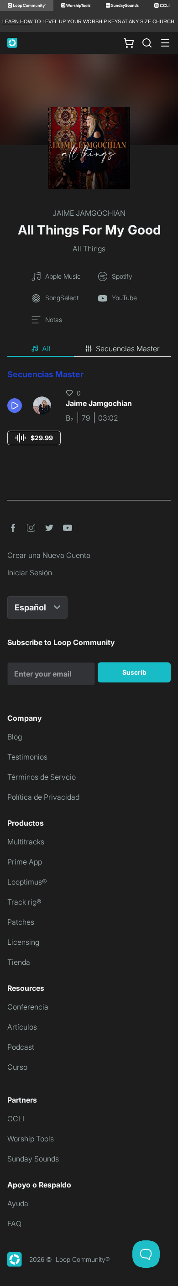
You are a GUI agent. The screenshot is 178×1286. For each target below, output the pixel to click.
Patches (20, 922)
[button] (16, 405)
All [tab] (46, 348)
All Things (89, 248)
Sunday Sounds (33, 1158)
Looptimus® (27, 881)
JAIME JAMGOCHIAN (89, 213)
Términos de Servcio (41, 776)
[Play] (14, 405)
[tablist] (89, 349)
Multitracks (25, 841)
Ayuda (17, 1203)
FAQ (14, 1223)
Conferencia (27, 1006)
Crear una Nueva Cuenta (48, 555)
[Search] (146, 42)
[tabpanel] (89, 415)
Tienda (18, 962)
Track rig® (24, 901)
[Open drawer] (165, 42)
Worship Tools (30, 1138)
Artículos (22, 1026)
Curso (17, 1067)
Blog (14, 736)
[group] (34, 438)
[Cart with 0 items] (128, 42)
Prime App (24, 861)
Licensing (23, 942)
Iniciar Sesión (29, 572)
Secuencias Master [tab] (128, 348)
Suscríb (134, 672)
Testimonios (27, 756)
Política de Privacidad (43, 797)
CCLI (15, 1118)
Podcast (20, 1047)
